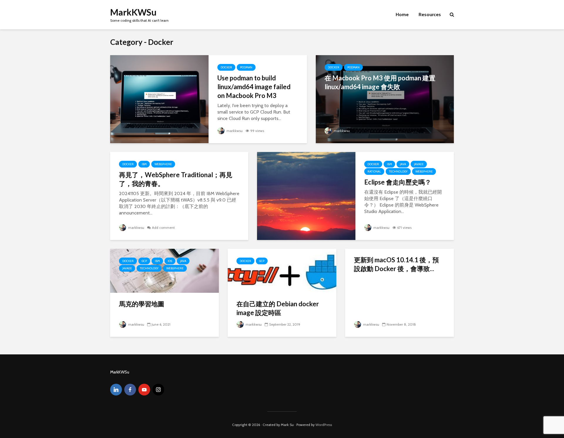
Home (402, 14)
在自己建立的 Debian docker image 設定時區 (277, 308)
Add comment (163, 227)
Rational (374, 171)
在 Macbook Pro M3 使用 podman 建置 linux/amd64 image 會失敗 (380, 82)
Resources (430, 14)
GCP (144, 261)
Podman (246, 67)
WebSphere (163, 164)
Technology (398, 171)
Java (403, 164)
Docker (226, 67)
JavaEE (419, 164)
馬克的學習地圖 (141, 304)
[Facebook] (130, 389)
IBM (144, 164)
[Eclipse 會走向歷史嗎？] (306, 195)
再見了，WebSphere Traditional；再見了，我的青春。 (175, 179)
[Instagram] (158, 389)
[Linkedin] (116, 389)
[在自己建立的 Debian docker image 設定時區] (282, 270)
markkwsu (234, 130)
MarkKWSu (133, 12)
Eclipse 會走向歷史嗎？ (397, 182)
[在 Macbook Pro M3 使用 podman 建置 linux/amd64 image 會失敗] (385, 99)
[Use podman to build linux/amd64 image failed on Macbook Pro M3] (159, 99)
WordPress (323, 424)
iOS (170, 261)
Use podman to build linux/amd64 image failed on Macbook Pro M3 (254, 86)
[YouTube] (144, 389)
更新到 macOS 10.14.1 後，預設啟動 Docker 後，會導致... (396, 264)
